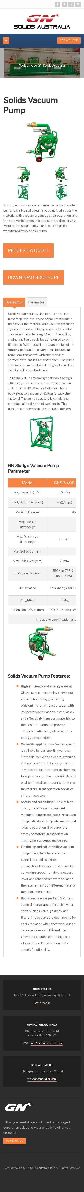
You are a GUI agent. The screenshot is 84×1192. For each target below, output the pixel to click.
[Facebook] (57, 4)
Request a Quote (28, 250)
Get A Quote (69, 40)
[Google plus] (78, 4)
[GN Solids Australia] (42, 21)
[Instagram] (71, 4)
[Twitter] (64, 4)
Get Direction (42, 1002)
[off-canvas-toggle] (6, 40)
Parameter (36, 302)
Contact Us (14, 1141)
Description (14, 302)
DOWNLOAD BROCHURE (34, 277)
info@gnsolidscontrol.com (47, 1043)
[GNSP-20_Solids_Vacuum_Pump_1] (42, 141)
